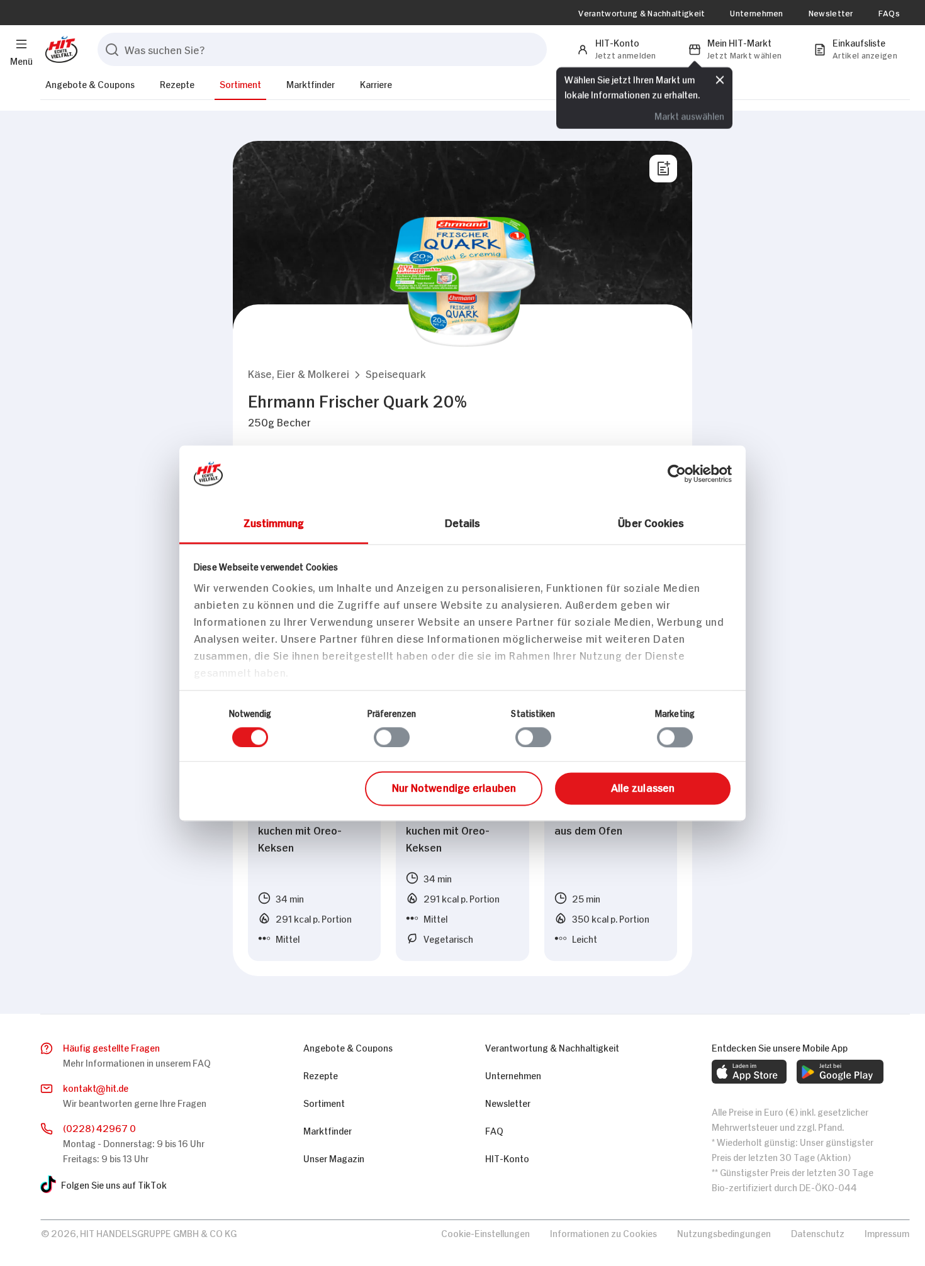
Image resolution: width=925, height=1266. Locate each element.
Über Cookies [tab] (651, 522)
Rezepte (177, 83)
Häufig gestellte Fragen (111, 1047)
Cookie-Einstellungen (485, 1232)
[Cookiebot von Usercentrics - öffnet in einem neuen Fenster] (677, 473)
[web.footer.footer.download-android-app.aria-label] (840, 1072)
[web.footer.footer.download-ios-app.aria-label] (749, 1072)
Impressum (887, 1232)
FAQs (889, 13)
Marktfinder (310, 83)
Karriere (376, 83)
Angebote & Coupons (90, 83)
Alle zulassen (643, 787)
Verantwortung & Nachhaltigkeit (641, 13)
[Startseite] (58, 49)
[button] (298, 373)
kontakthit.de (95, 1087)
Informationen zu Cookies (603, 1232)
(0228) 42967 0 (99, 1127)
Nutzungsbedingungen (724, 1232)
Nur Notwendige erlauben (454, 787)
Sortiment (240, 83)
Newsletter (831, 13)
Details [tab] (463, 522)
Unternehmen (756, 13)
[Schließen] (719, 79)
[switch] (392, 737)
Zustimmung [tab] (274, 522)
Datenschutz (817, 1232)
